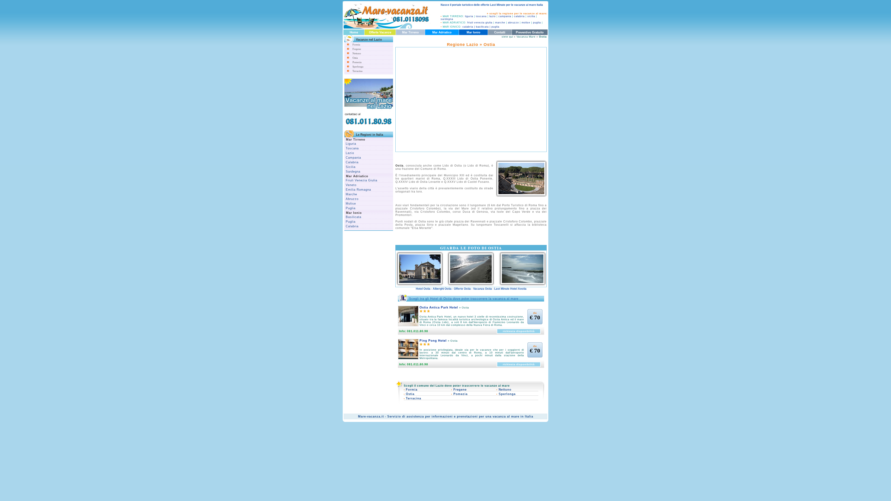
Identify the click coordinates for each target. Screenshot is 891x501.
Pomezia (357, 62)
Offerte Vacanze (380, 32)
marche (500, 22)
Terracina (357, 71)
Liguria (351, 143)
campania (504, 16)
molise (526, 22)
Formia (356, 44)
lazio (492, 16)
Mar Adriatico (442, 32)
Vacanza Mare (526, 36)
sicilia (531, 16)
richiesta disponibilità (519, 331)
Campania (353, 157)
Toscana (352, 148)
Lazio (350, 153)
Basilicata (353, 217)
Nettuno (356, 53)
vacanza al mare (506, 416)
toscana (481, 16)
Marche (351, 194)
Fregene (356, 49)
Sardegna (353, 171)
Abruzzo (352, 199)
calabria (519, 16)
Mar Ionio (473, 32)
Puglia (350, 208)
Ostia (355, 57)
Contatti (499, 32)
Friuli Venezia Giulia (361, 180)
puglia (537, 22)
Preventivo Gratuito (530, 32)
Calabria (352, 162)
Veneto (351, 185)
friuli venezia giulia (479, 22)
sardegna (447, 19)
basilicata (482, 26)
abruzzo (513, 22)
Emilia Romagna (358, 189)
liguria (469, 16)
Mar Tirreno (410, 32)
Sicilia (350, 167)
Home (354, 32)
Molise (351, 203)
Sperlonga (357, 66)
